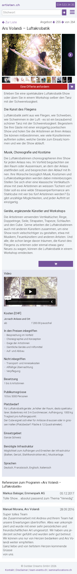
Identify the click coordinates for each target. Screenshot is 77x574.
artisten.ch (11, 5)
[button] (70, 55)
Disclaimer (22, 569)
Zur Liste (11, 22)
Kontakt (9, 569)
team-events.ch (38, 569)
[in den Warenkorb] (72, 87)
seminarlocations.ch (60, 569)
